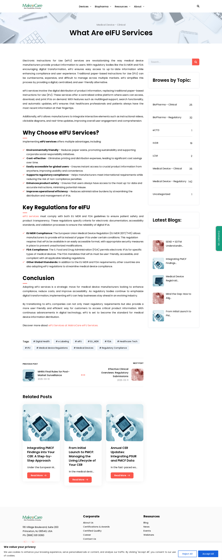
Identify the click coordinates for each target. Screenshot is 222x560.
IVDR (155, 143)
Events (147, 530)
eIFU (79, 341)
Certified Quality (92, 530)
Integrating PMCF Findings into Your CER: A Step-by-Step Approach (41, 454)
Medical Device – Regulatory (169, 181)
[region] (111, 551)
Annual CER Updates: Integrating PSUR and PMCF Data (124, 454)
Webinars (148, 534)
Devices (83, 6)
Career (87, 534)
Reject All (187, 553)
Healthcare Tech (128, 341)
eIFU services (31, 216)
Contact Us (89, 538)
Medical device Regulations (53, 347)
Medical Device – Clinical (167, 168)
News (146, 526)
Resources (121, 6)
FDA (109, 341)
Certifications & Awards (96, 526)
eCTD (156, 130)
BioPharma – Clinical (165, 104)
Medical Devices (84, 347)
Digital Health (43, 341)
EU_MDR (94, 341)
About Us (88, 522)
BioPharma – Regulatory (167, 117)
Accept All (208, 553)
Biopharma (101, 6)
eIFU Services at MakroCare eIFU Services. (73, 325)
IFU (28, 347)
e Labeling (63, 341)
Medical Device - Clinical (111, 24)
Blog (145, 522)
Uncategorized (161, 194)
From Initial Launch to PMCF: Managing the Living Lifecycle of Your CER (82, 456)
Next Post (138, 363)
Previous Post (30, 364)
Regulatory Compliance (114, 347)
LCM (155, 155)
